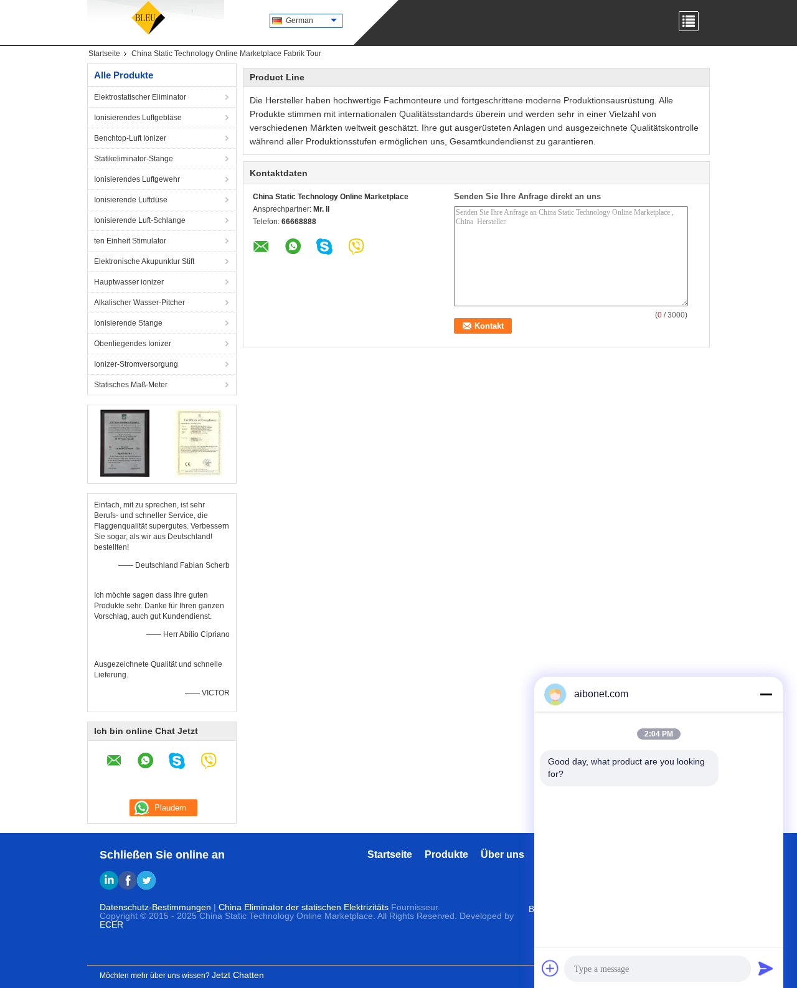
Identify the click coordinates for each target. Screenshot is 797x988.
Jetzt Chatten (238, 975)
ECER (111, 924)
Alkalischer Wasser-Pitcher (139, 302)
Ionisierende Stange (128, 323)
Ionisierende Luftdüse (130, 199)
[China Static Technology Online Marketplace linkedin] (109, 880)
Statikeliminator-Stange (133, 158)
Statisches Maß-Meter (130, 384)
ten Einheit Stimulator (130, 241)
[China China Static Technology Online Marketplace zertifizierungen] (125, 442)
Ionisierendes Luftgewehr (137, 179)
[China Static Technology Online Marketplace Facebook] (127, 880)
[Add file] (550, 968)
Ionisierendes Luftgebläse (138, 117)
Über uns (502, 854)
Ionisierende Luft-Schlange (140, 220)
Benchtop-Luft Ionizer (130, 138)
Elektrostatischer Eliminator (140, 97)
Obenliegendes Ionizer (132, 343)
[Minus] (765, 694)
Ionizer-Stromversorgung (136, 364)
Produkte (446, 854)
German (299, 20)
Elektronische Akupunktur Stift (144, 261)
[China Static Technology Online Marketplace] (155, 18)
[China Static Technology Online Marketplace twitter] (146, 880)
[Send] (766, 968)
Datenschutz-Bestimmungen (155, 907)
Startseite (104, 53)
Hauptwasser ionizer (129, 282)
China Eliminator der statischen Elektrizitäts (304, 907)
